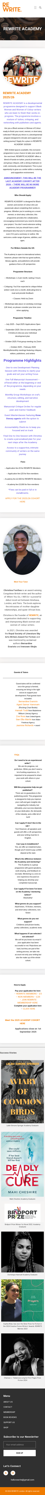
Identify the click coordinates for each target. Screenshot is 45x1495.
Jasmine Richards (24, 725)
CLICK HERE (29, 1008)
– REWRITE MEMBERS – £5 (28, 993)
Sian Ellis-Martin (24, 719)
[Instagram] (13, 1473)
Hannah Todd (21, 710)
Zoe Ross (21, 716)
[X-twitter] (5, 1473)
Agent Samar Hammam (28, 704)
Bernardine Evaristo (28, 701)
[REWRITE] (12, 7)
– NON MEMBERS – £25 (28, 996)
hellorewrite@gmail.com (22, 1479)
